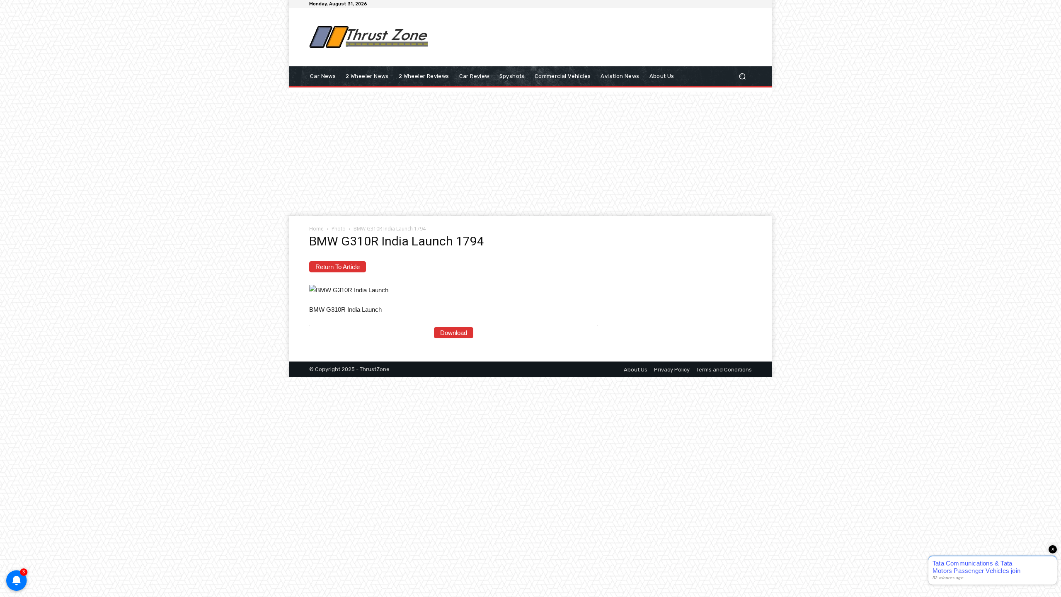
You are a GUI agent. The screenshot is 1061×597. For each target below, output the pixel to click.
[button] (742, 76)
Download (453, 332)
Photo (339, 228)
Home (316, 228)
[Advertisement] (599, 37)
